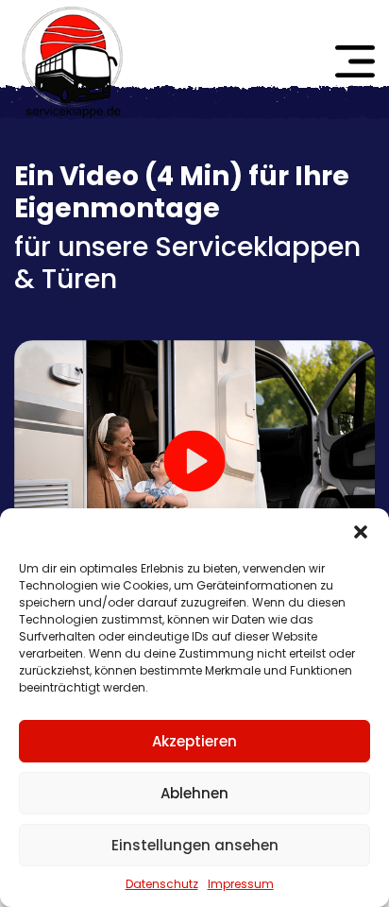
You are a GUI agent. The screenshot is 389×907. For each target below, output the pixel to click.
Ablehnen (194, 793)
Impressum (241, 884)
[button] (360, 531)
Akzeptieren (194, 741)
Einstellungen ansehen (195, 845)
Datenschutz (162, 884)
